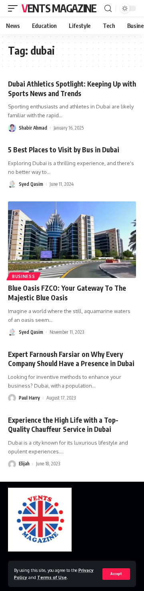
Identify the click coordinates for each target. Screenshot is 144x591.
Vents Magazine (59, 8)
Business (23, 276)
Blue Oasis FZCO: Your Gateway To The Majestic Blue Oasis (67, 293)
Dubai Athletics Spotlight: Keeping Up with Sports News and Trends (72, 88)
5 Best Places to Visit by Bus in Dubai (63, 149)
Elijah (24, 464)
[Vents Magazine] (40, 520)
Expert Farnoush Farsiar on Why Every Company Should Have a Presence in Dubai (71, 359)
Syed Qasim (31, 184)
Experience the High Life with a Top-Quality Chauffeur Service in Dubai (63, 425)
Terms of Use (52, 577)
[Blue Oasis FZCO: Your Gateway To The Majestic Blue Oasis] (72, 239)
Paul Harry (29, 398)
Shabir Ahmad (33, 128)
